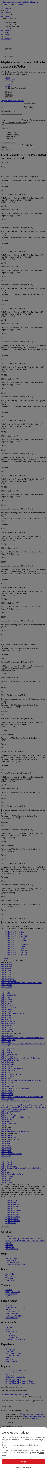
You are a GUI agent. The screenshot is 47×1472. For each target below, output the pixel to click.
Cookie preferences (23, 1467)
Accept (23, 1462)
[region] (23, 1449)
